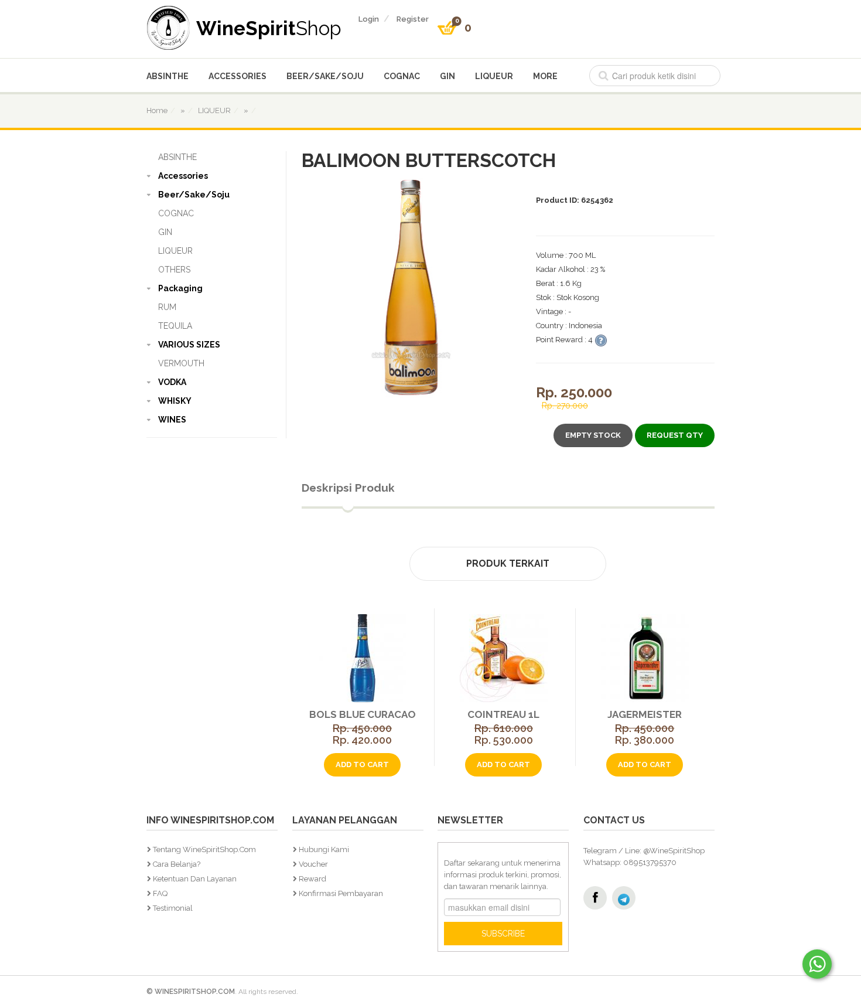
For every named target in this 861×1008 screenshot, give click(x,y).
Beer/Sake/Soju (325, 76)
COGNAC (402, 76)
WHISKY (175, 401)
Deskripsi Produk (348, 487)
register (413, 19)
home (157, 110)
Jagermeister (644, 714)
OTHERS (174, 269)
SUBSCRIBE (503, 933)
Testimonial (173, 908)
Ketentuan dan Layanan (195, 878)
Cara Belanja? (176, 864)
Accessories (237, 76)
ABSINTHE (167, 76)
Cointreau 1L (503, 714)
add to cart (362, 764)
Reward (312, 878)
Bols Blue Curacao (362, 714)
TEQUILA (175, 326)
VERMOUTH (181, 363)
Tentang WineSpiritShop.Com (204, 849)
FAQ (160, 893)
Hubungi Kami (324, 849)
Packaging (180, 288)
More (545, 76)
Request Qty (675, 435)
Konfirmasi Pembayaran (341, 893)
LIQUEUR (494, 76)
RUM (167, 307)
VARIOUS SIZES (189, 344)
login (368, 19)
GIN (447, 76)
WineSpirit (268, 28)
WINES (172, 419)
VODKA (172, 382)
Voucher (313, 864)
